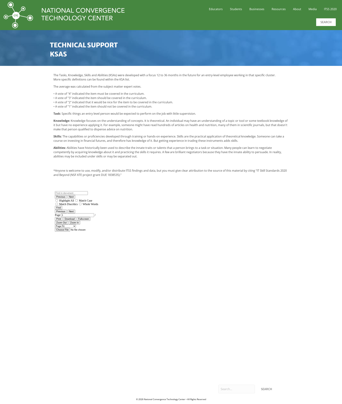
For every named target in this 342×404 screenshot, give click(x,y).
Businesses (256, 9)
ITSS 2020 (330, 9)
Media (313, 9)
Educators (216, 9)
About (297, 9)
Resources (279, 9)
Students (236, 9)
